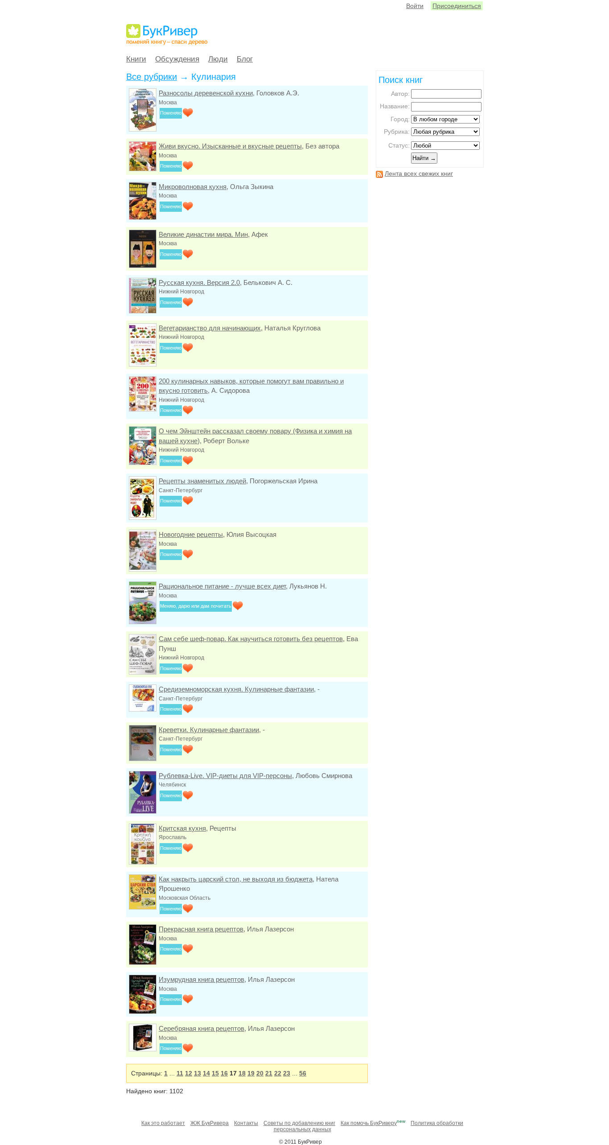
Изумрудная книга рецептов (201, 979)
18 (242, 1073)
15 (215, 1073)
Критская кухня (182, 828)
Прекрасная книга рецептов (201, 929)
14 (206, 1073)
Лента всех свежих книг (419, 173)
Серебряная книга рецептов (201, 1028)
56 (302, 1073)
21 (268, 1073)
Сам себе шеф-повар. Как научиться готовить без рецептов (251, 639)
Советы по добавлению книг (299, 1123)
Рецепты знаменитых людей (202, 481)
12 (188, 1073)
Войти (415, 5)
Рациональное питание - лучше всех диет (222, 586)
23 (286, 1073)
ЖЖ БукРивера (209, 1123)
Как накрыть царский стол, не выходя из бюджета (236, 879)
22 (277, 1073)
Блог (245, 59)
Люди (218, 59)
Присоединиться (456, 5)
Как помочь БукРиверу (369, 1123)
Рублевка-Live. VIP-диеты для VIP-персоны (225, 775)
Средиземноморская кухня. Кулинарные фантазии (236, 689)
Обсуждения (177, 59)
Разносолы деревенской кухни (206, 93)
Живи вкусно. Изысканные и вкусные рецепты (230, 146)
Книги (136, 59)
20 (259, 1073)
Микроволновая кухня (192, 186)
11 (180, 1073)
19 (251, 1073)
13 (197, 1073)
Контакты (246, 1123)
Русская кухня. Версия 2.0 (199, 282)
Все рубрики (151, 77)
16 (224, 1073)
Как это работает (163, 1123)
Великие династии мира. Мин (203, 234)
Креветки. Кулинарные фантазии (209, 729)
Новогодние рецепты (191, 534)
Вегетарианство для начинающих (210, 328)
